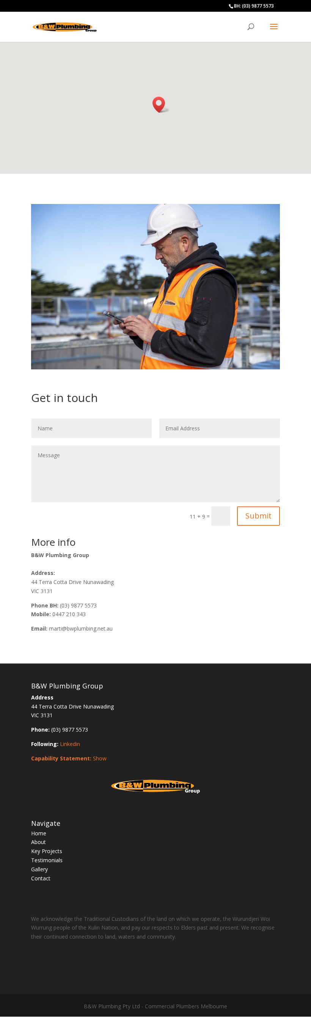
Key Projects (46, 851)
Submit (258, 516)
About (38, 842)
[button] (161, 104)
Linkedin (70, 744)
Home (38, 833)
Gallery (39, 869)
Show (100, 758)
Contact (40, 878)
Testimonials (47, 860)
